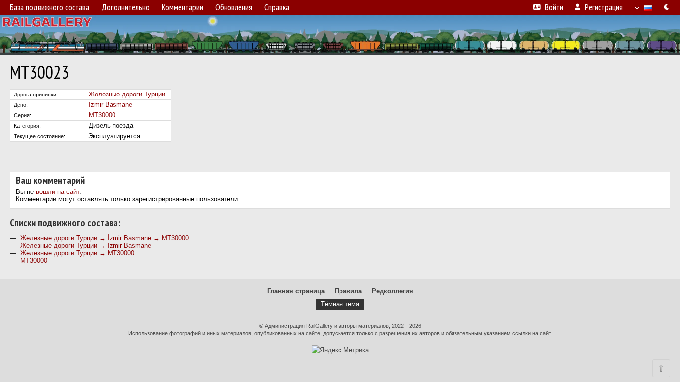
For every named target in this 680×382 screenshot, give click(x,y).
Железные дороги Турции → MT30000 (77, 253)
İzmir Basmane (110, 104)
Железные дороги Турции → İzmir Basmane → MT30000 (104, 238)
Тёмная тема (340, 304)
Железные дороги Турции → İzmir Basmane (85, 245)
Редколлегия (392, 291)
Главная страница (296, 291)
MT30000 (102, 115)
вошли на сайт (57, 191)
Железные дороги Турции (127, 94)
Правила (348, 291)
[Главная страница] (340, 35)
